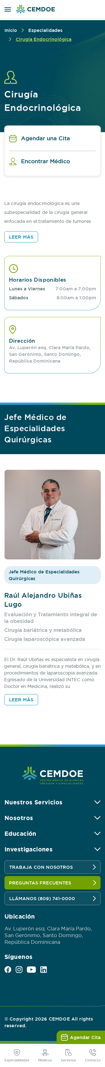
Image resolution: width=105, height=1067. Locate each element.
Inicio (10, 30)
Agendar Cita (85, 1037)
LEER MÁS (21, 236)
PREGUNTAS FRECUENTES (40, 882)
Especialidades (45, 30)
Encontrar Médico (45, 161)
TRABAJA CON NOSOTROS (41, 867)
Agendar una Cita (45, 138)
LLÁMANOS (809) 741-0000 (42, 898)
